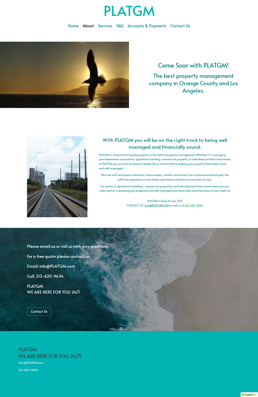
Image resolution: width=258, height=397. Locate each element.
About (88, 26)
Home (73, 26)
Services (105, 26)
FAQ (120, 26)
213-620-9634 (194, 205)
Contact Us (180, 26)
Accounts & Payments (147, 26)
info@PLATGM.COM (156, 205)
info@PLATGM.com (57, 266)
